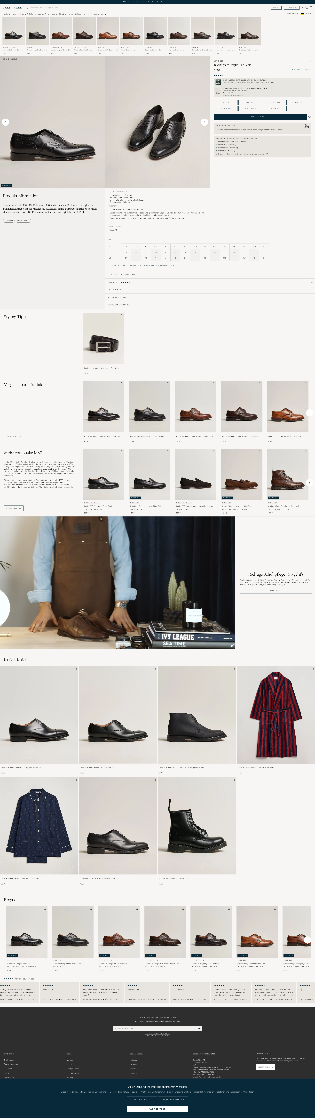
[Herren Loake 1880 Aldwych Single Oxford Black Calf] (118, 826)
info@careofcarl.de (213, 1077)
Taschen (54, 14)
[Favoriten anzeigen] (306, 7)
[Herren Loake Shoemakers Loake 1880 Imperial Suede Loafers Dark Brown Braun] (195, 474)
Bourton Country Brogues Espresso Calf (202, 50)
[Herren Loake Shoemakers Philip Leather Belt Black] (103, 338)
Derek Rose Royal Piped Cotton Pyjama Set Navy (20, 878)
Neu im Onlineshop (10, 14)
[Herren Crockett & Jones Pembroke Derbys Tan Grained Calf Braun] (61, 31)
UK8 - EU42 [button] (250, 103)
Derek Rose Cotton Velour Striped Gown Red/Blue (257, 767)
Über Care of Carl (11, 1064)
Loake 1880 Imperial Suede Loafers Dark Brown (194, 506)
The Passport (9, 1060)
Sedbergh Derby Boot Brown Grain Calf (283, 506)
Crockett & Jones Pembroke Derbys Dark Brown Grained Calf (240, 436)
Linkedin (133, 1073)
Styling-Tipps (15, 316)
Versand (70, 1060)
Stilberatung (291, 7)
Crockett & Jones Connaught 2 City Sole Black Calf (21, 767)
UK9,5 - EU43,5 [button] (225, 108)
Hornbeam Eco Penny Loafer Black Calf (145, 506)
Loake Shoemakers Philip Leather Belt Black (101, 368)
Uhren (47, 14)
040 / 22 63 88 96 (206, 1074)
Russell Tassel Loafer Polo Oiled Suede (237, 506)
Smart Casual (23, 220)
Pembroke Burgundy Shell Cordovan (205, 964)
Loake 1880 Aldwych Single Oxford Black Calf (97, 878)
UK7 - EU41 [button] (225, 103)
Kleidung (22, 14)
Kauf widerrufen (73, 1073)
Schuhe (30, 14)
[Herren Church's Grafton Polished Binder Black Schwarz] (155, 31)
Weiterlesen (248, 1092)
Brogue (14, 59)
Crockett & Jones (9, 47)
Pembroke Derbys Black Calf (11, 50)
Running (86, 14)
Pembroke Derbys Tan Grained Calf (60, 50)
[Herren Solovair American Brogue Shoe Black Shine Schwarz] (37, 31)
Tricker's (195, 47)
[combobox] (308, 14)
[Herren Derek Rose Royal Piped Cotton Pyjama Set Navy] (39, 826)
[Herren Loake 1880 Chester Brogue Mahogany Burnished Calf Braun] (131, 31)
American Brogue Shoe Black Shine (37, 50)
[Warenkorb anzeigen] (311, 7)
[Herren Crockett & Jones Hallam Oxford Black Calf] (118, 715)
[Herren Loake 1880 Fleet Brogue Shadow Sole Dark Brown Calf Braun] (249, 31)
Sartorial (9, 220)
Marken (70, 14)
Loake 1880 (101, 47)
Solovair (30, 47)
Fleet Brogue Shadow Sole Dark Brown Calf (248, 50)
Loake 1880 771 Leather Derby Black (98, 506)
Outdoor (78, 14)
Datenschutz (9, 1077)
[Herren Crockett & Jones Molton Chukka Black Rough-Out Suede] (197, 715)
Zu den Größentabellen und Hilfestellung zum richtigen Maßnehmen (141, 265)
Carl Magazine (293, 14)
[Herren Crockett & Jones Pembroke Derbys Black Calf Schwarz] (13, 31)
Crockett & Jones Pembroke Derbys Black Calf (102, 436)
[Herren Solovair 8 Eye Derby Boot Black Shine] (197, 826)
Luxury (103, 14)
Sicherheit (8, 1069)
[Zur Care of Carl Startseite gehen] (12, 8)
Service (276, 7)
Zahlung (70, 1077)
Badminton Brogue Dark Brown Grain (177, 50)
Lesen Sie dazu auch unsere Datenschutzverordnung (157, 1034)
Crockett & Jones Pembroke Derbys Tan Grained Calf (194, 436)
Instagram (134, 1060)
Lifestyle (62, 14)
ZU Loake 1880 (12, 508)
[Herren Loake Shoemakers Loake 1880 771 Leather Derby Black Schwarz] (103, 474)
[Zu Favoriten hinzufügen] (121, 316)
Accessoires (39, 14)
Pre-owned (95, 14)
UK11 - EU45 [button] (275, 108)
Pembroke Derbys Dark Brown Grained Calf (82, 50)
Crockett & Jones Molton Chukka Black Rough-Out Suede (181, 767)
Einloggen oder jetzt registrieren (233, 95)
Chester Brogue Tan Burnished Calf (108, 50)
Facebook (133, 1064)
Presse (6, 1073)
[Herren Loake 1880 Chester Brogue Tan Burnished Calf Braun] (108, 31)
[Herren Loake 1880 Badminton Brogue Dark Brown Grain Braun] (179, 31)
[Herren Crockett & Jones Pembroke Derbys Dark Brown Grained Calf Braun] (84, 31)
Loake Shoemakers (92, 503)
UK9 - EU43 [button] (299, 103)
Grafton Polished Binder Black (153, 50)
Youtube (133, 1069)
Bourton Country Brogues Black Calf (225, 50)
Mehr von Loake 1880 (23, 452)
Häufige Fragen (73, 1069)
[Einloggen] (302, 7)
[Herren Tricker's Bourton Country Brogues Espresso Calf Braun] (202, 31)
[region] (157, 992)
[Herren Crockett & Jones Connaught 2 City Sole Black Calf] (39, 715)
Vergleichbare (25, 384)
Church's (148, 47)
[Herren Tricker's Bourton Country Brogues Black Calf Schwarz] (226, 31)
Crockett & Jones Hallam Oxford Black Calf (97, 767)
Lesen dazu (274, 591)
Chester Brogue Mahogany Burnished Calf (128, 50)
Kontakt (70, 1064)
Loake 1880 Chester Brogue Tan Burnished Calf (286, 436)
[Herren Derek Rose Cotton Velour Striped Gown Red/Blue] (276, 715)
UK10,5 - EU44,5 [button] (250, 108)
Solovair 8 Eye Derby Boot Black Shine (174, 878)
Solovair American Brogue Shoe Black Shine (147, 436)
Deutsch (308, 14)
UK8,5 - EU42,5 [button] (274, 103)
